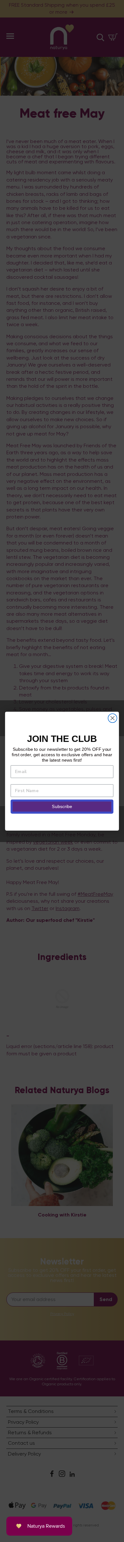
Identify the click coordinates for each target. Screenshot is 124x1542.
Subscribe (62, 806)
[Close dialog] (112, 718)
